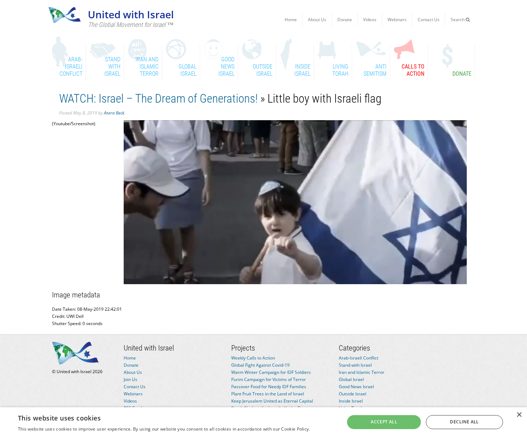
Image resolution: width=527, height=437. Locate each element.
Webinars (397, 20)
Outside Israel (352, 394)
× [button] (519, 415)
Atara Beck (114, 113)
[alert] (263, 422)
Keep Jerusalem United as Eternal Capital (272, 401)
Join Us (130, 379)
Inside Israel (351, 401)
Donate (344, 20)
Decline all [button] (464, 422)
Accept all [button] (384, 422)
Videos (369, 20)
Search (458, 20)
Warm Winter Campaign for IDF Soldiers (271, 372)
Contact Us (429, 20)
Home (291, 20)
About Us (317, 20)
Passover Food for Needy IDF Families (268, 387)
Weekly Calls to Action (253, 358)
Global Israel (351, 379)
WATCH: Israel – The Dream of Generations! (158, 98)
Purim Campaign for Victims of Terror (268, 379)
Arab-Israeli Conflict (358, 358)
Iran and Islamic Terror (361, 372)
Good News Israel (356, 387)
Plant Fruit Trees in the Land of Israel (267, 394)
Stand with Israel (355, 365)
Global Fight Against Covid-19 (260, 365)
